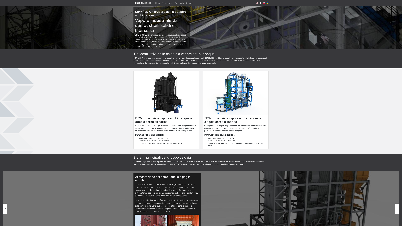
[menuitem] (158, 3)
